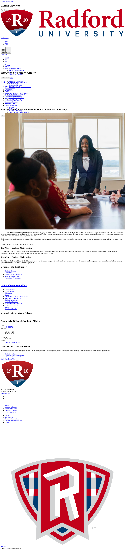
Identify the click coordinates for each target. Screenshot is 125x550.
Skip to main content (7, 1)
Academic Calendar (11, 408)
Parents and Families (11, 105)
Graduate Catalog (10, 271)
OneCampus (4, 38)
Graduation (8, 273)
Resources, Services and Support (19, 112)
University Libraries (11, 410)
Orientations (8, 89)
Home (6, 66)
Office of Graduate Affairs (13, 68)
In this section (6, 78)
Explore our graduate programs (14, 356)
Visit (6, 43)
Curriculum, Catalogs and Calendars (20, 87)
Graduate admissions (11, 354)
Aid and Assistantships (12, 276)
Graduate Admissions (11, 98)
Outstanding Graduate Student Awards (16, 93)
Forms (7, 91)
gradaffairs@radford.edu (12, 342)
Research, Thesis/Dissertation (14, 274)
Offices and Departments (16, 70)
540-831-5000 (5, 393)
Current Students (10, 88)
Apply (7, 41)
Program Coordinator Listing (13, 100)
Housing (11, 107)
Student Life (10, 103)
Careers (7, 422)
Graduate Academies (11, 96)
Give (6, 44)
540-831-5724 (9, 327)
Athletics (3, 546)
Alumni (7, 103)
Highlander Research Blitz (13, 95)
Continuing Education (15, 85)
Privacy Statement (10, 412)
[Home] (62, 36)
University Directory (11, 407)
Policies (7, 415)
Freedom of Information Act (13, 420)
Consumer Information (12, 419)
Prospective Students (11, 102)
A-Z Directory (9, 417)
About (7, 65)
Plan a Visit (11, 359)
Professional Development (13, 278)
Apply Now (4, 359)
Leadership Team (10, 86)
